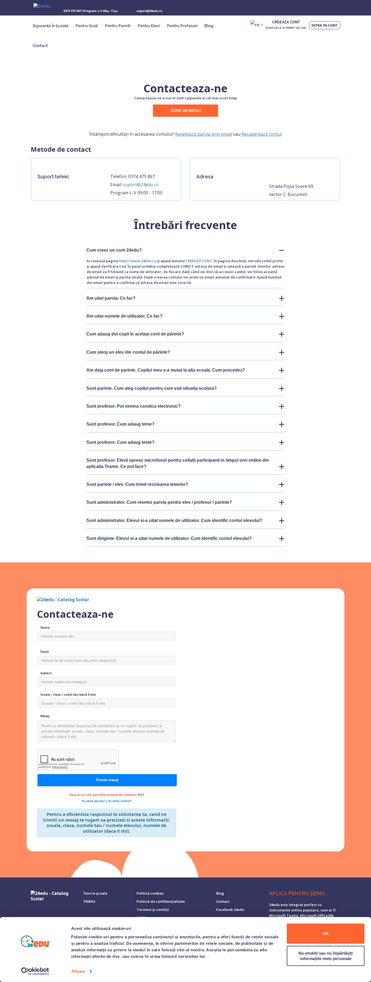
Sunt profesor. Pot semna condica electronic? (133, 406)
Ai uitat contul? (119, 801)
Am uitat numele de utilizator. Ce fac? (124, 316)
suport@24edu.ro (141, 185)
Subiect (46, 673)
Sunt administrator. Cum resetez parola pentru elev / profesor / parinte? (159, 502)
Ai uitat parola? (94, 801)
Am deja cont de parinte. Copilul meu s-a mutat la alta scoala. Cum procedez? (165, 370)
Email (44, 652)
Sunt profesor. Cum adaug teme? (120, 424)
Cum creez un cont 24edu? (114, 250)
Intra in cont (324, 25)
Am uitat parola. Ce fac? (111, 298)
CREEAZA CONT (286, 24)
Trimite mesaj (107, 780)
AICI (141, 795)
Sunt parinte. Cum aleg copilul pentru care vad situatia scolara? (151, 388)
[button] (256, 24)
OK (326, 933)
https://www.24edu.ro (137, 260)
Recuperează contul (261, 134)
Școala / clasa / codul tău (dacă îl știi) (68, 694)
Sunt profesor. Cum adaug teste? (120, 442)
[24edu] (42, 8)
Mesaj (44, 716)
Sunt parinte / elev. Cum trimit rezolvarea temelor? (137, 484)
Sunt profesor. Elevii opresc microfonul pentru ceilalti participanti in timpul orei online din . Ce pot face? (177, 463)
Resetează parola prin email (203, 134)
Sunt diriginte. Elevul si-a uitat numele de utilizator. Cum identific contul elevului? (169, 538)
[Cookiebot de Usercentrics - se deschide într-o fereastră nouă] (35, 971)
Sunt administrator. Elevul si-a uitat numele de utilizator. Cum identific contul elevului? (174, 520)
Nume (45, 627)
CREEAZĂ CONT (199, 260)
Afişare (78, 971)
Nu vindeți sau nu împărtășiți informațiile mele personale (325, 956)
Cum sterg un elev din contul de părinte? (128, 352)
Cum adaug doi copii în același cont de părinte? (135, 334)
